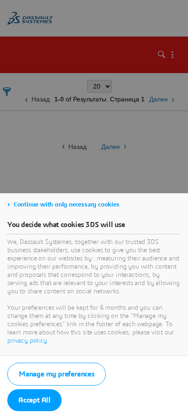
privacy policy (27, 341)
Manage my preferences (56, 374)
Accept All (34, 400)
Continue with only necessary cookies (67, 204)
